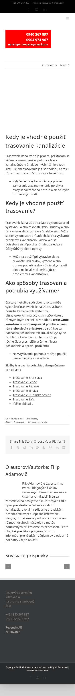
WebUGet (43, 670)
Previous (51, 65)
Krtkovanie (19, 421)
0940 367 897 (37, 34)
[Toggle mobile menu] (68, 19)
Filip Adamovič (16, 418)
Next (63, 65)
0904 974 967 (37, 39)
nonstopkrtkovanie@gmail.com (48, 2)
